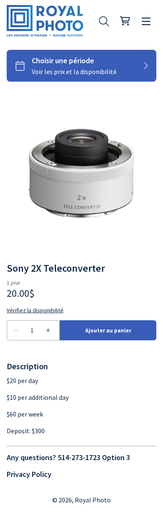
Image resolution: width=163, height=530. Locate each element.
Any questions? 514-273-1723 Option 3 (68, 457)
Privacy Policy (29, 474)
